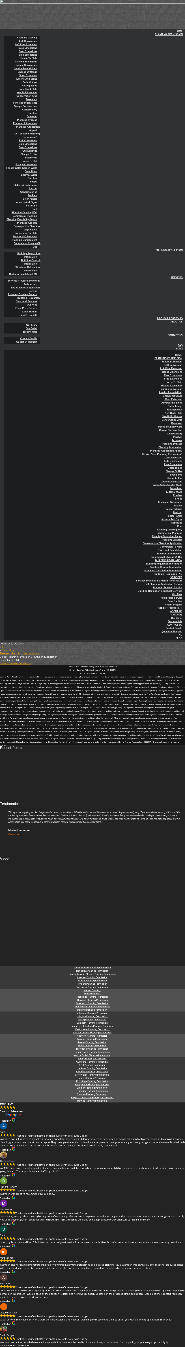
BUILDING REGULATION (169, 250)
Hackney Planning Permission (92, 1068)
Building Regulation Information (28, 255)
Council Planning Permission (15, 663)
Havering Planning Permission (92, 1000)
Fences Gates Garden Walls (21, 168)
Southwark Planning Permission (92, 987)
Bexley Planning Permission (19, 653)
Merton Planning (92, 990)
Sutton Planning (92, 993)
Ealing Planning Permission (92, 1019)
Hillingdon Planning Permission (92, 1048)
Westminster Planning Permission (92, 1029)
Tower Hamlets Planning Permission (92, 967)
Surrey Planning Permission (92, 1058)
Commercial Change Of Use (27, 245)
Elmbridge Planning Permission (92, 1081)
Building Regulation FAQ (23, 274)
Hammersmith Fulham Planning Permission (92, 1026)
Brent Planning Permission (92, 1065)
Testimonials (30, 331)
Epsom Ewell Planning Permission (92, 1052)
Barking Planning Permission (92, 1100)
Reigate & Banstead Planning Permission (92, 1097)
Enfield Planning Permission (92, 1045)
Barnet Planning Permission (92, 1078)
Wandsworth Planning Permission (92, 1006)
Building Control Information (30, 262)
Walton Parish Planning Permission (92, 1055)
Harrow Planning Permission (92, 980)
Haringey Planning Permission (92, 1091)
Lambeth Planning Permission (92, 1022)
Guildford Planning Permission (92, 1061)
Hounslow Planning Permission (92, 970)
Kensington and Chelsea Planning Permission (92, 974)
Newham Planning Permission (92, 983)
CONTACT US (175, 335)
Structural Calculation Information (27, 269)
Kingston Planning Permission (92, 1035)
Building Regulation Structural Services (28, 300)
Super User (8, 650)
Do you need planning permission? (27, 135)
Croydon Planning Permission (92, 977)
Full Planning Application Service (25, 289)
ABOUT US (177, 321)
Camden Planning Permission (92, 1094)
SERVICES (177, 277)
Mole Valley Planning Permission (92, 1074)
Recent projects (28, 315)
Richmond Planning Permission (92, 1013)
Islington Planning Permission (92, 1016)
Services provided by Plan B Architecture (24, 282)
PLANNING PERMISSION (169, 34)
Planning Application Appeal (28, 128)
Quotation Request (26, 342)
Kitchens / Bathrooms (25, 185)
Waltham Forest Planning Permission (92, 1032)
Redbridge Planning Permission (92, 996)
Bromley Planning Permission (92, 1087)
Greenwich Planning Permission (92, 1003)
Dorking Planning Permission (92, 1009)
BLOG (179, 348)
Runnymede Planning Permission (92, 1084)
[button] (94, 351)
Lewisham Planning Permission (92, 1071)
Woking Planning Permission (92, 1039)
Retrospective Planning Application (27, 228)
